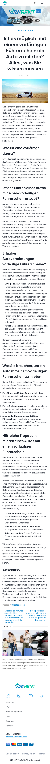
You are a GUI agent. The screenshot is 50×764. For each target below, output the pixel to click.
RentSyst (10, 725)
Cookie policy (12, 754)
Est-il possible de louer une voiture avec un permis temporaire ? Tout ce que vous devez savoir (36, 615)
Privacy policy (28, 754)
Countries (10, 721)
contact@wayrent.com (16, 737)
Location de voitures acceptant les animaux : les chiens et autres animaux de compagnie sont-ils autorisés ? (13, 616)
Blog (8, 716)
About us (10, 702)
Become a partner (14, 711)
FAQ (8, 707)
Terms (42, 754)
